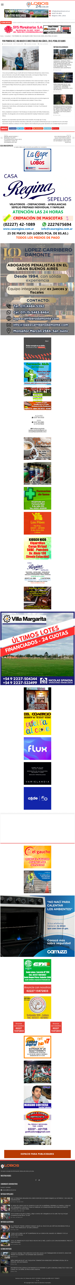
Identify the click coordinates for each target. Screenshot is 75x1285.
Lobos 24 (22, 1278)
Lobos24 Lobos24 (8, 44)
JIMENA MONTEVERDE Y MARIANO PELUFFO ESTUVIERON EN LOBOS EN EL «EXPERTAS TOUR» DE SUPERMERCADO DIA (13, 139)
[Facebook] (35, 1180)
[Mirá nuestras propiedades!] (37, 13)
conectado (28, 147)
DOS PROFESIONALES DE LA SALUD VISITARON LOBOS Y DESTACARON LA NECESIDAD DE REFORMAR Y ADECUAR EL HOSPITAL (62, 139)
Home (1, 36)
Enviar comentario (44, 44)
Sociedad (34, 44)
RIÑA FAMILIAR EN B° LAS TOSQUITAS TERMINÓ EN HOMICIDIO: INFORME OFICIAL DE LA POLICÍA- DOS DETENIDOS (63, 86)
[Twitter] (39, 1180)
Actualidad (8, 36)
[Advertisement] (15, 829)
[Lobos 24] (37, 4)
